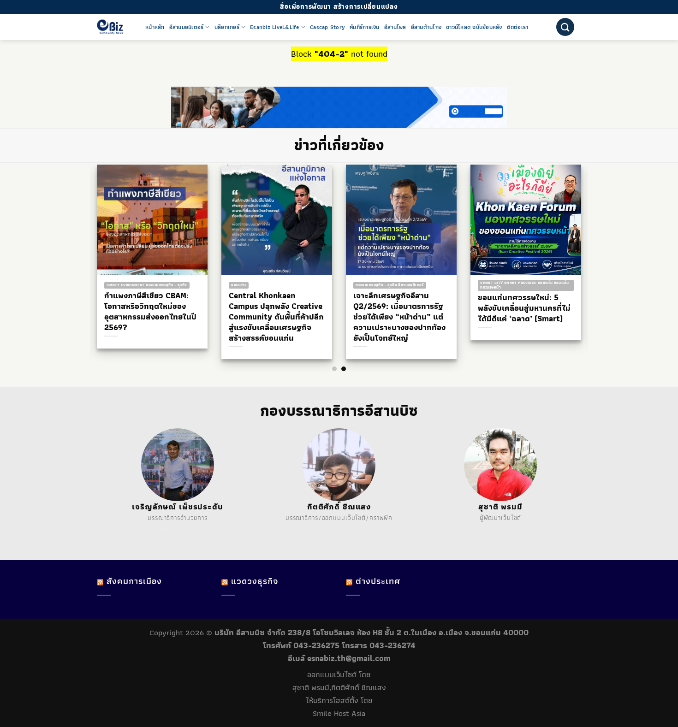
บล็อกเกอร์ (226, 27)
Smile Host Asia (339, 713)
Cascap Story (327, 27)
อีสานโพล (395, 27)
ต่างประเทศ (378, 581)
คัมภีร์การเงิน (365, 27)
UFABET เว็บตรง (176, 528)
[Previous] (90, 244)
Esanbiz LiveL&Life (274, 27)
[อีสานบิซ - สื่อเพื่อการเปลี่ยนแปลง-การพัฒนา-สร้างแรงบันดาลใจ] (114, 27)
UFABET (125, 528)
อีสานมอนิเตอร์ (186, 27)
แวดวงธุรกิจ (254, 581)
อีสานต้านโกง (426, 27)
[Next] (588, 244)
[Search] (565, 27)
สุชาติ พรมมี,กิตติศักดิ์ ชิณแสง (339, 687)
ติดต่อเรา (518, 27)
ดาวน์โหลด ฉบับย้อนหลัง (474, 27)
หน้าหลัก (155, 27)
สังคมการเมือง (134, 581)
